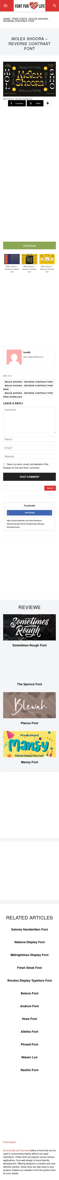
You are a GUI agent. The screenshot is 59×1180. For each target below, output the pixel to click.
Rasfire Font (29, 1070)
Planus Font (29, 723)
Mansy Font (29, 762)
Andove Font (29, 1006)
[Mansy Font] (29, 744)
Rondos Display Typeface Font (29, 980)
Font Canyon (9, 1142)
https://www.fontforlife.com (33, 357)
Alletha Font (29, 1031)
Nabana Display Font (29, 942)
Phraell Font (29, 1044)
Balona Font (29, 993)
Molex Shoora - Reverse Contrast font (29, 381)
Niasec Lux (29, 1057)
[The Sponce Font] (29, 666)
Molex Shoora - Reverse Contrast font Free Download (28, 395)
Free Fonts (19, 18)
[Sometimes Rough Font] (29, 627)
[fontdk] (14, 357)
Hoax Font (29, 1019)
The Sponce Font (29, 684)
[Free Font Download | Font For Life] (29, 5)
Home (6, 18)
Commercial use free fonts (16, 1150)
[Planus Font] (29, 705)
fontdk (26, 352)
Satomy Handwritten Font (29, 929)
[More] (47, 103)
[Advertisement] (29, 142)
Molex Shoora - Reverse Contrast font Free (28, 387)
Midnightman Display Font (29, 955)
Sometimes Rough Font (29, 645)
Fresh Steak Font (29, 968)
